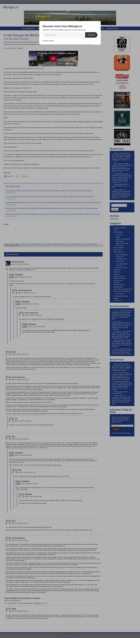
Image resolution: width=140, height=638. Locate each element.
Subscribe (91, 35)
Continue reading (48, 40)
